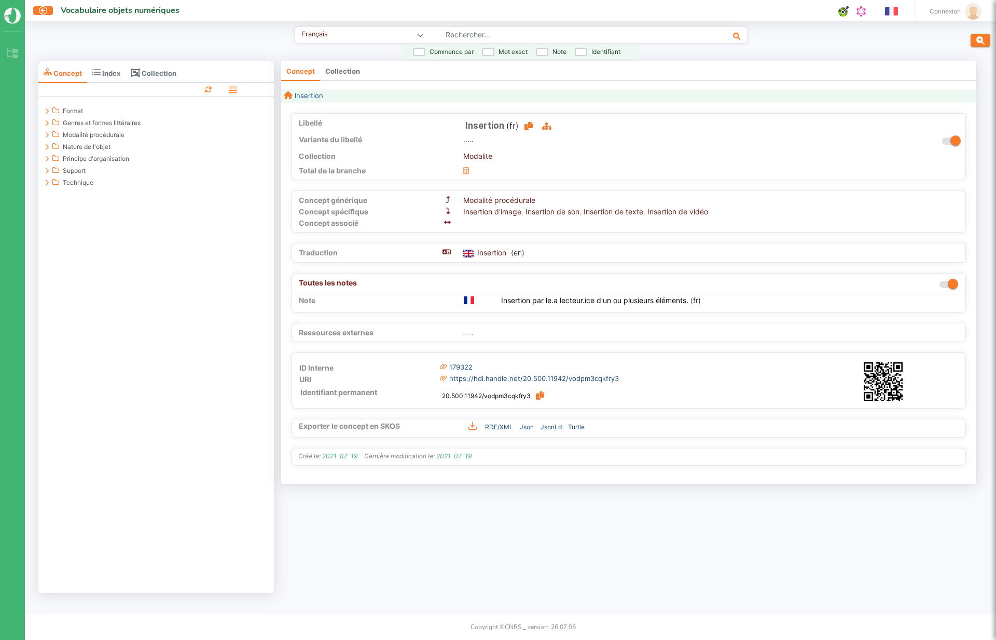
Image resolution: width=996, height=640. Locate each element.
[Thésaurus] (12, 54)
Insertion (308, 95)
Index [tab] (110, 73)
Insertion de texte (613, 211)
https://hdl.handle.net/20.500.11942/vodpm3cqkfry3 (534, 378)
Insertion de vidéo (677, 211)
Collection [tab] (158, 73)
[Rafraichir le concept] (208, 89)
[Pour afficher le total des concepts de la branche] (466, 170)
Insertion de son (552, 211)
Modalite (477, 156)
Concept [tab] (67, 73)
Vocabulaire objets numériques (120, 10)
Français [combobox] (314, 34)
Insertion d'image (492, 211)
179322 (461, 367)
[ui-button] (43, 10)
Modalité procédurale (499, 200)
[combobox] (554, 36)
